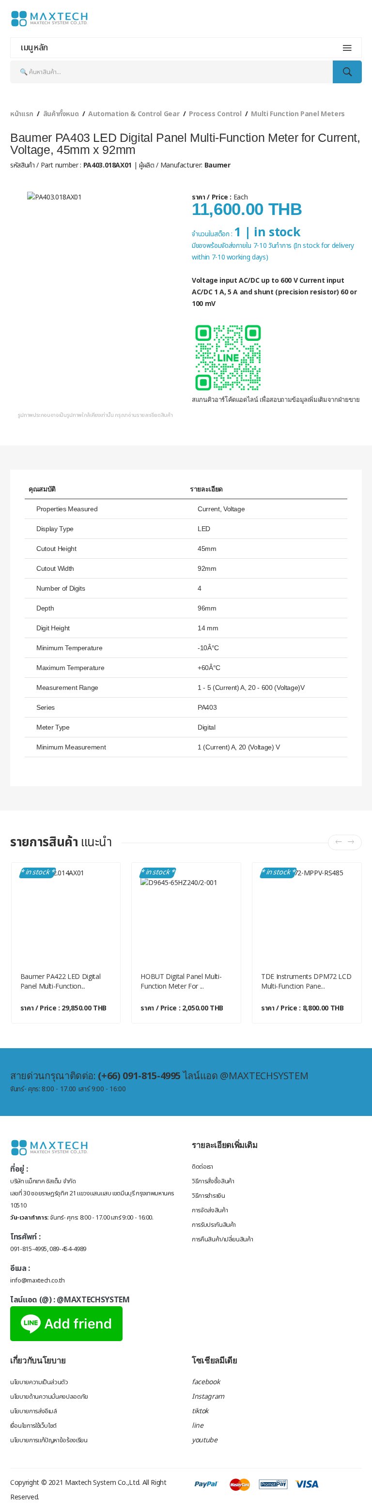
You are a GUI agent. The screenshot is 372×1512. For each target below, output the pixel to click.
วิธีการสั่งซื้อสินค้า (213, 1181)
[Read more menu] (347, 48)
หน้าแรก (21, 114)
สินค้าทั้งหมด (61, 114)
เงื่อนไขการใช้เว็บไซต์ (33, 1426)
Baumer (216, 165)
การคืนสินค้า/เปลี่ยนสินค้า (222, 1239)
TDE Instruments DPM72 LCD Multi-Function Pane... (306, 981)
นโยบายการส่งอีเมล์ (33, 1411)
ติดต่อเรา (202, 1167)
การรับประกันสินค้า (214, 1225)
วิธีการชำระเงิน (208, 1196)
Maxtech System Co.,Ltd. (102, 1483)
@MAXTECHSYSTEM (93, 1300)
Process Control (215, 114)
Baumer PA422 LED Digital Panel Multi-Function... (60, 981)
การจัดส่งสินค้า (210, 1210)
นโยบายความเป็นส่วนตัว (39, 1382)
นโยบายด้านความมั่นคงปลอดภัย (49, 1397)
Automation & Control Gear (133, 114)
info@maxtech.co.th (37, 1280)
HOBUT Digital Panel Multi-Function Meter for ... (180, 981)
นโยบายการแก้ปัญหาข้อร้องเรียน (49, 1440)
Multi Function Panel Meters (298, 114)
